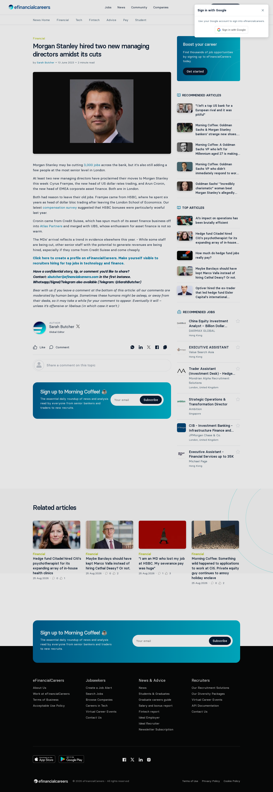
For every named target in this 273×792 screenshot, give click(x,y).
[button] (136, 396)
